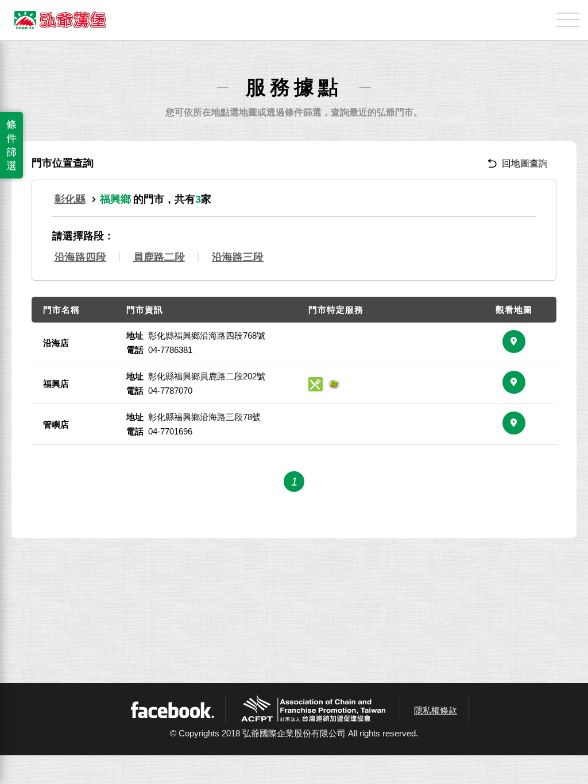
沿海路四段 (80, 257)
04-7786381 (170, 350)
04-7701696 (170, 431)
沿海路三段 (238, 257)
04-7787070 (170, 390)
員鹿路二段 (159, 257)
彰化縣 (70, 199)
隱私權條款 (435, 710)
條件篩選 (11, 145)
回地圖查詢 (525, 163)
